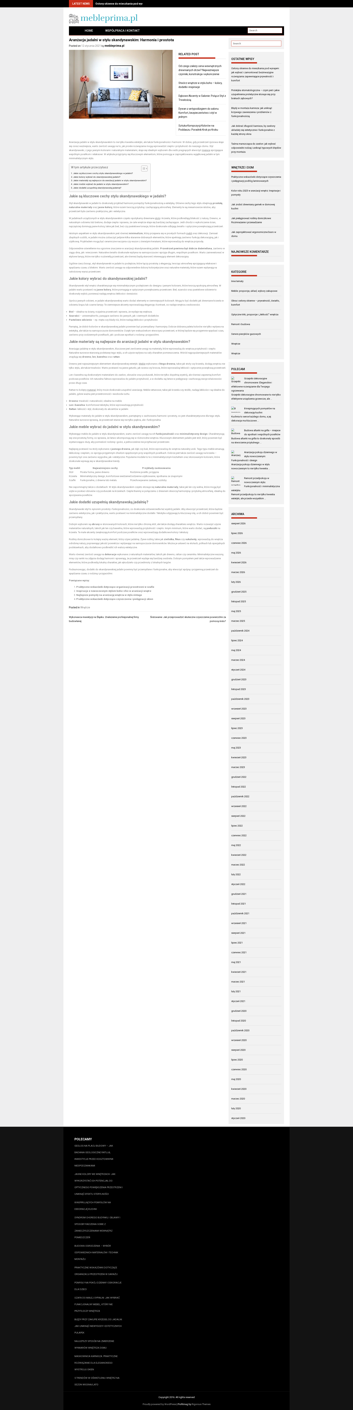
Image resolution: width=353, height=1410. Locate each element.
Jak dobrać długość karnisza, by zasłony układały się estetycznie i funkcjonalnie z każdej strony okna (253, 130)
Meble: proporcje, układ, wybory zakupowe (254, 291)
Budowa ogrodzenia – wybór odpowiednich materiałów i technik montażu (96, 1252)
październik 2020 (240, 1030)
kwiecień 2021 (238, 972)
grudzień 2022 (238, 777)
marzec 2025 (238, 621)
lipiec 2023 (237, 728)
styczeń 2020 (238, 1118)
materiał (91, 390)
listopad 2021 (238, 903)
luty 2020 (236, 1108)
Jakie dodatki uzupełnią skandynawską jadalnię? (97, 188)
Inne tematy (237, 281)
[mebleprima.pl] (74, 30)
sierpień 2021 (238, 933)
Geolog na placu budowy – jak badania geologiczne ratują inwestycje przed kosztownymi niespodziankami (93, 1155)
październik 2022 (240, 796)
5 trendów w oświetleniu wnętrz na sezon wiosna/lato (97, 1381)
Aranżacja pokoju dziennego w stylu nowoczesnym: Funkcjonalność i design (254, 456)
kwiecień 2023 (238, 757)
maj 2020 (236, 1079)
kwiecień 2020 (238, 1089)
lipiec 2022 (237, 825)
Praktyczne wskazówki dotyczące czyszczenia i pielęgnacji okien (114, 599)
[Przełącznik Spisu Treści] (142, 168)
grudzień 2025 (238, 591)
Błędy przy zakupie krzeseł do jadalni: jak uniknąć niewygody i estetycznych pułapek (98, 1326)
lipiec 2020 (237, 1059)
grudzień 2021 (238, 894)
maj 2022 (236, 845)
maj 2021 (236, 962)
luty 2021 (236, 991)
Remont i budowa (240, 324)
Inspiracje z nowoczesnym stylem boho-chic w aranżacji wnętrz (113, 591)
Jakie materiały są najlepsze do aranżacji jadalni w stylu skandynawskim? (110, 180)
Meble (142, 363)
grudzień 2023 (238, 679)
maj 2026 (236, 552)
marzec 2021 (238, 981)
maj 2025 (236, 611)
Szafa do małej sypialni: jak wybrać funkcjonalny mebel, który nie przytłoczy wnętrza (97, 1304)
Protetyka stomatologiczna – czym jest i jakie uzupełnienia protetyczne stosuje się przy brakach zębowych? (255, 94)
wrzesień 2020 (239, 1040)
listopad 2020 (238, 1020)
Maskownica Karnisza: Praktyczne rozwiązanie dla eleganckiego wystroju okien (96, 1363)
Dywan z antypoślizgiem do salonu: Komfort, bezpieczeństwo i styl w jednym (199, 112)
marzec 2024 (238, 660)
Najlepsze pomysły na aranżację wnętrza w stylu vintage (109, 595)
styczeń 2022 (238, 884)
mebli (189, 233)
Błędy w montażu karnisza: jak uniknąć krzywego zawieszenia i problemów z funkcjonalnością (251, 112)
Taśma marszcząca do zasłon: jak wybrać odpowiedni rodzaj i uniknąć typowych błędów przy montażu (256, 147)
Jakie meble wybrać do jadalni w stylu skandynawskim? (101, 184)
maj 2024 (236, 650)
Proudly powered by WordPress (159, 1404)
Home (89, 30)
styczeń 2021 (238, 1001)
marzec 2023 (238, 767)
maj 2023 (236, 747)
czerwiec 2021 (239, 952)
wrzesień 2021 (239, 923)
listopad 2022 (238, 786)
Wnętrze (85, 607)
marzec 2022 (238, 864)
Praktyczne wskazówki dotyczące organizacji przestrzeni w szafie (115, 587)
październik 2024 (240, 630)
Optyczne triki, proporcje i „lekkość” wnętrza (254, 314)
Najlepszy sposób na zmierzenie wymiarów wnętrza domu (94, 1344)
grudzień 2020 (238, 1011)
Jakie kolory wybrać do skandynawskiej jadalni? (96, 177)
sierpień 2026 (238, 523)
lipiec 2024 (237, 640)
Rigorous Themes (201, 1404)
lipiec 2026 (237, 533)
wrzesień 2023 (239, 708)
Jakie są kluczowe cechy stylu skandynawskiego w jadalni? (103, 173)
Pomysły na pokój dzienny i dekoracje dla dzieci (98, 1286)
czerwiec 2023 (239, 738)
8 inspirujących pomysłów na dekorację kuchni (92, 1205)
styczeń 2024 (238, 669)
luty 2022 (236, 874)
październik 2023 (240, 699)
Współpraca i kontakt (122, 30)
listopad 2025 (238, 601)
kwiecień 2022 (238, 855)
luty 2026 (236, 582)
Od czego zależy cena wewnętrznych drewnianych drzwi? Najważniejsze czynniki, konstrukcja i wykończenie (200, 70)
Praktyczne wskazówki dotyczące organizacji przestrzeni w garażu (96, 1271)
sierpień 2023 (238, 718)
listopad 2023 (238, 689)
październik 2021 (240, 913)
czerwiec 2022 (239, 835)
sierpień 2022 (238, 816)
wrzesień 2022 (239, 806)
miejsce (206, 150)
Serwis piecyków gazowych (246, 334)
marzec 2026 (238, 572)
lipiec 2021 (237, 942)
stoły (157, 218)
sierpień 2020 (238, 1050)
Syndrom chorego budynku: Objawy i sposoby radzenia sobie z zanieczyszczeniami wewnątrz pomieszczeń (97, 1227)
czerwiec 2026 (239, 543)
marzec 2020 (238, 1098)
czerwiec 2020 (239, 1069)
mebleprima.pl (114, 45)
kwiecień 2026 (238, 562)
